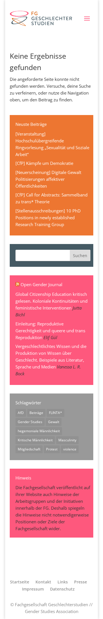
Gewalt (53, 421)
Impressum (33, 589)
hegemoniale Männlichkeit (39, 431)
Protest (52, 449)
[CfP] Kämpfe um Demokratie (44, 163)
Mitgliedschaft (29, 449)
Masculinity (67, 440)
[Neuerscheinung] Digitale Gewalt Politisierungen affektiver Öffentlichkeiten (48, 179)
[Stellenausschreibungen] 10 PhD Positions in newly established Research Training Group (48, 217)
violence (69, 449)
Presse (80, 582)
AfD (21, 412)
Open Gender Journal (41, 284)
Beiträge (36, 412)
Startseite (19, 582)
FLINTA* (55, 412)
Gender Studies (30, 421)
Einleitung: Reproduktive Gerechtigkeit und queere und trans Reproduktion (50, 330)
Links (63, 582)
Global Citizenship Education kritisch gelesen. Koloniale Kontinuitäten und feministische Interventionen (51, 301)
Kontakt (43, 582)
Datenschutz (62, 589)
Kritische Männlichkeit (35, 440)
